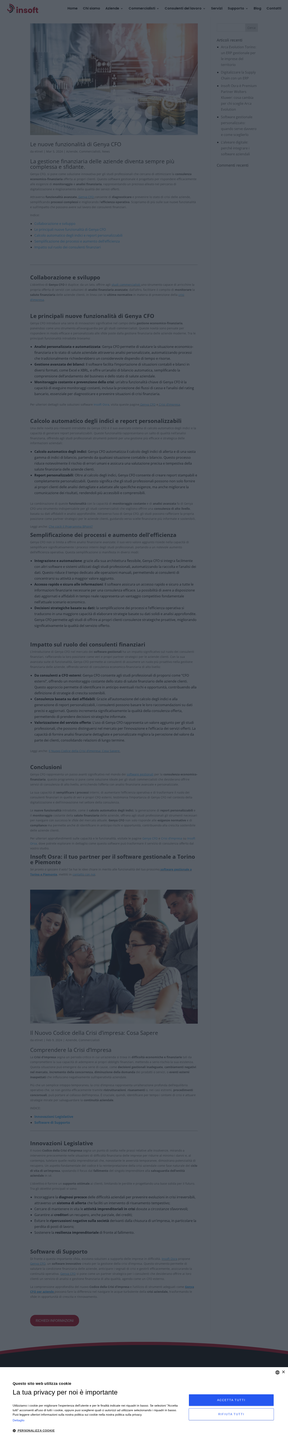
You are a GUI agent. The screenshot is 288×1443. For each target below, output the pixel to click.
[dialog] (144, 1405)
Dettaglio (18, 1420)
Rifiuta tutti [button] (231, 1414)
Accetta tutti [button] (231, 1400)
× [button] (283, 1372)
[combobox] (277, 1372)
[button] (98, 1431)
